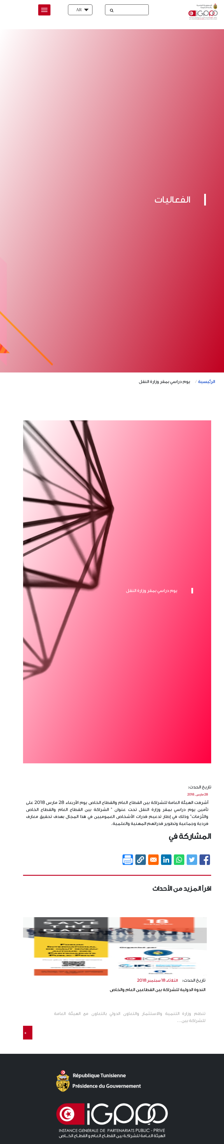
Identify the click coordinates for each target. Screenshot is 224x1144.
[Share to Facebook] (205, 860)
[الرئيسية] (202, 12)
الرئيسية (206, 381)
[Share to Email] (153, 860)
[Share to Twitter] (192, 860)
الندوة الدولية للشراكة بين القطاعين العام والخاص (157, 989)
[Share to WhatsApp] (179, 860)
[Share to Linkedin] (166, 860)
